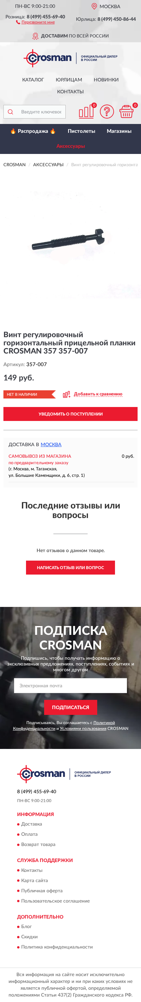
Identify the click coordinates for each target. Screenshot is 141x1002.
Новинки (106, 80)
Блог (26, 926)
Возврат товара (38, 845)
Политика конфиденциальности (57, 947)
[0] (126, 112)
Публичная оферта (42, 891)
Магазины (119, 131)
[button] (35, 22)
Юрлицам (69, 80)
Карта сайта (34, 880)
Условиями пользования (83, 728)
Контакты (70, 92)
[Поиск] (10, 112)
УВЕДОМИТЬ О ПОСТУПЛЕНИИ (71, 414)
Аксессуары (70, 146)
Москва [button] (51, 444)
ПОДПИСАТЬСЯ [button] (70, 707)
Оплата (29, 834)
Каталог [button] (33, 80)
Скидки (29, 937)
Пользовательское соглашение (55, 901)
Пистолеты (81, 131)
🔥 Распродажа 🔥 (33, 131)
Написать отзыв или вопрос (70, 568)
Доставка (31, 824)
